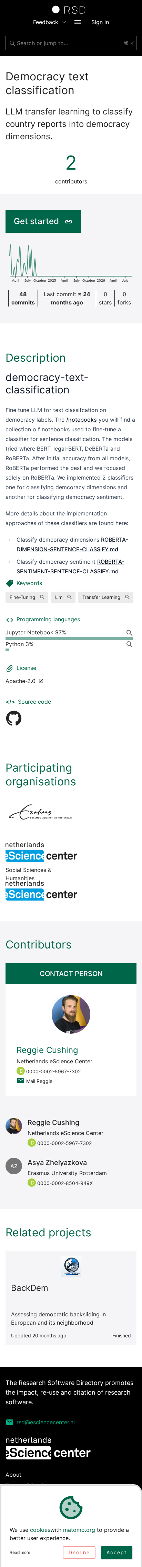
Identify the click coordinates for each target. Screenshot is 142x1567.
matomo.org (79, 1529)
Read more (20, 1552)
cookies (40, 1529)
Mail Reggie (39, 1081)
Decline (79, 1552)
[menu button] (77, 22)
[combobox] (71, 43)
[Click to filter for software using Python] (130, 644)
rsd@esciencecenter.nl (46, 1422)
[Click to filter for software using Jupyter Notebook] (130, 632)
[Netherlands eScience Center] (41, 890)
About (13, 1474)
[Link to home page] (71, 10)
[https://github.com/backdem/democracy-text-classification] (14, 718)
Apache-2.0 (21, 680)
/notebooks (81, 419)
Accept (116, 1552)
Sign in (100, 22)
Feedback (45, 22)
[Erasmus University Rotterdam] (41, 813)
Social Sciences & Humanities (41, 852)
